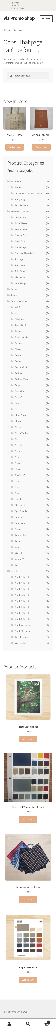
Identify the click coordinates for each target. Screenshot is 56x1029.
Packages (19, 259)
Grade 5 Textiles (23, 601)
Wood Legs (20, 283)
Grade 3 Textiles (23, 588)
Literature (16, 181)
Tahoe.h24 (20, 534)
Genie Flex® (21, 391)
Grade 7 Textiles (23, 612)
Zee (17, 565)
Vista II (18, 552)
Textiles (15, 570)
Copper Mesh (21, 217)
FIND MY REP (14, 3)
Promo (14, 295)
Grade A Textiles (23, 624)
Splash (18, 517)
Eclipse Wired (22, 379)
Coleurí (18, 355)
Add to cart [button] (14, 147)
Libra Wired (20, 415)
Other (14, 289)
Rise (17, 487)
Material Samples (20, 211)
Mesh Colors (21, 241)
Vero (17, 547)
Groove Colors (22, 235)
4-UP (17, 307)
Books (18, 187)
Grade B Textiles (23, 630)
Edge (17, 385)
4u (16, 313)
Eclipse (18, 373)
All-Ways (19, 319)
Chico (18, 349)
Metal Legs (20, 247)
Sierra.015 (20, 505)
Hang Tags (20, 199)
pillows (18, 469)
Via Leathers (21, 277)
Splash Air (20, 523)
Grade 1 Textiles (23, 577)
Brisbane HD (21, 337)
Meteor (18, 427)
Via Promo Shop (19, 18)
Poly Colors (21, 265)
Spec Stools (21, 511)
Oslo (17, 463)
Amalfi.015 (20, 325)
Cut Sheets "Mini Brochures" (29, 193)
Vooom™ (19, 559)
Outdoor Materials (24, 253)
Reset (18, 481)
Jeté (17, 403)
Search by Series (19, 301)
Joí (16, 409)
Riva (17, 493)
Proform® (20, 475)
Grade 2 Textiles (23, 583)
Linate (18, 421)
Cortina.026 (21, 367)
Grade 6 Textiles (23, 606)
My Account (9, 1024)
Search (28, 1024)
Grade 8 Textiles (23, 618)
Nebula (18, 445)
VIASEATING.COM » (17, 8)
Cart (43, 1021)
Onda (17, 451)
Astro (18, 331)
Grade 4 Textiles (23, 595)
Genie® (18, 397)
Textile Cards (21, 205)
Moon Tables (21, 433)
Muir (17, 439)
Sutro (18, 529)
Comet (18, 361)
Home (9, 30)
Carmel (18, 343)
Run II (18, 499)
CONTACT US (15, 5)
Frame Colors (22, 229)
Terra (17, 541)
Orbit (17, 457)
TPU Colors (21, 271)
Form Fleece (21, 223)
